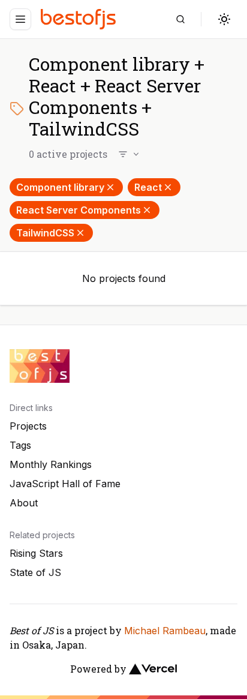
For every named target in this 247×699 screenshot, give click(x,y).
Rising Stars (36, 553)
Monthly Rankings (51, 464)
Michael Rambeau (165, 631)
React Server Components (78, 210)
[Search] (180, 19)
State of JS (35, 572)
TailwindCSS (45, 233)
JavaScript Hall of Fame (65, 484)
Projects (28, 426)
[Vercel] (153, 669)
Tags (20, 445)
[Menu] (20, 19)
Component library (60, 187)
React (148, 187)
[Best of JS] (80, 19)
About (24, 503)
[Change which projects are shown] (129, 154)
